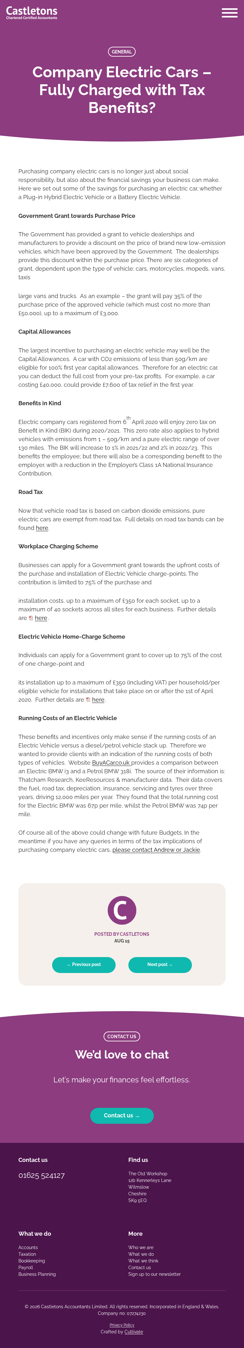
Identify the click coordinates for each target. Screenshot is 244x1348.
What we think (143, 1260)
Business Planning (37, 1274)
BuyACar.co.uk (111, 762)
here (42, 528)
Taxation (27, 1254)
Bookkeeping (31, 1260)
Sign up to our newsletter (154, 1274)
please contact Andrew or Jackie (156, 849)
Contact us (139, 1267)
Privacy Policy (122, 1325)
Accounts (28, 1247)
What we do (141, 1254)
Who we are (140, 1247)
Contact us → (122, 1115)
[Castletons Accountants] (31, 12)
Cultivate (134, 1331)
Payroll (25, 1267)
